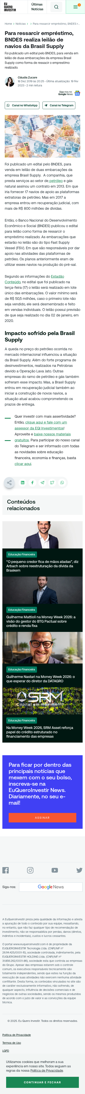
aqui (27, 464)
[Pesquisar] (56, 7)
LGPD (5, 1050)
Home (8, 23)
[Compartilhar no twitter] (52, 483)
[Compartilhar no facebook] (32, 483)
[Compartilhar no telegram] (42, 483)
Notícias (21, 23)
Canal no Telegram (62, 105)
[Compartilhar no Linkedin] (22, 483)
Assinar (42, 817)
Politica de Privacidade (46, 1070)
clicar (19, 464)
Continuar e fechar (42, 1082)
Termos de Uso (11, 1042)
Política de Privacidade (16, 1034)
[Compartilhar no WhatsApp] (62, 483)
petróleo (55, 181)
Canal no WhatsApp (25, 105)
